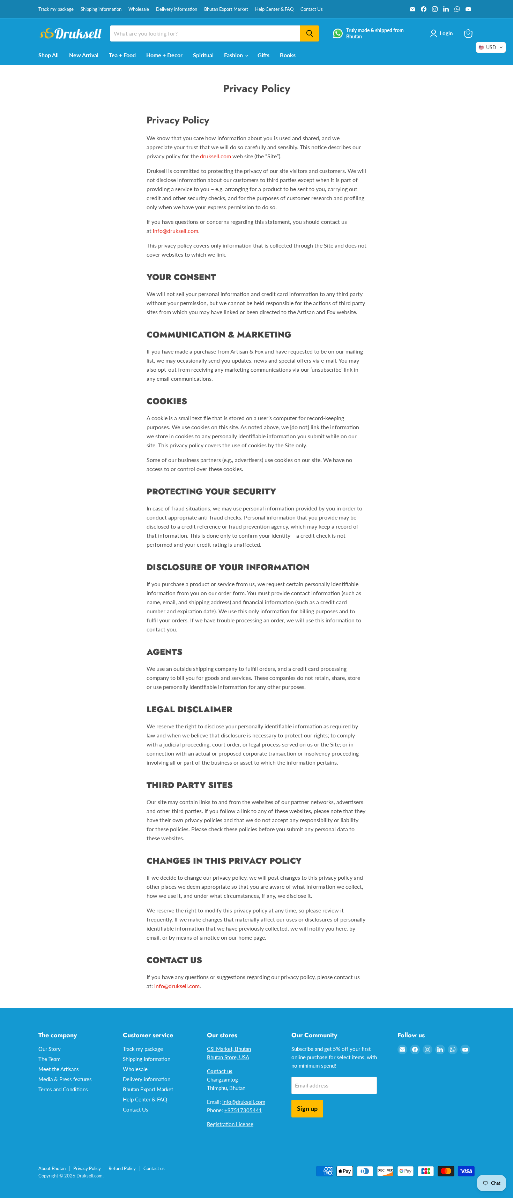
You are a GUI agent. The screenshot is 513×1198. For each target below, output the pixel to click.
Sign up (307, 1108)
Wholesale (138, 9)
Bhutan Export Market (226, 9)
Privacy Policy (87, 1168)
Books (288, 55)
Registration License (230, 1124)
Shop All (48, 55)
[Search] (309, 33)
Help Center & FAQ (274, 9)
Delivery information (176, 9)
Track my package (56, 9)
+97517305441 (243, 1110)
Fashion (234, 55)
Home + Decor (164, 55)
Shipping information (101, 9)
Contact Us (311, 9)
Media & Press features (65, 1079)
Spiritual (203, 55)
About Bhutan (52, 1168)
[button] (491, 47)
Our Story (49, 1049)
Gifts (263, 55)
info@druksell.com (175, 230)
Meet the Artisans (58, 1069)
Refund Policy (122, 1168)
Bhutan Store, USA (228, 1057)
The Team (49, 1059)
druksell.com (215, 156)
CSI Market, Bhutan (229, 1049)
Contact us (154, 1168)
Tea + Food (122, 55)
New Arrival (83, 55)
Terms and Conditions (63, 1089)
